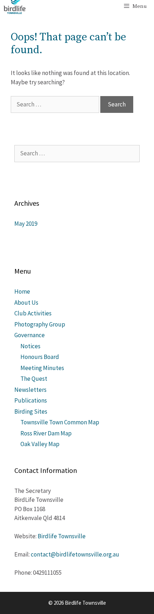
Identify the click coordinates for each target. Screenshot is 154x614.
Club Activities (33, 313)
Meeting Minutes (42, 368)
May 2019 (25, 224)
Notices (30, 346)
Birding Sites (30, 411)
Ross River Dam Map (46, 433)
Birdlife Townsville (62, 536)
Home (22, 291)
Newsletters (30, 390)
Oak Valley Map (39, 444)
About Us (26, 302)
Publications (30, 400)
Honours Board (39, 357)
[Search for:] (55, 104)
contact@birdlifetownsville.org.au (75, 554)
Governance (29, 335)
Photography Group (39, 324)
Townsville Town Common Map (59, 422)
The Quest (33, 379)
